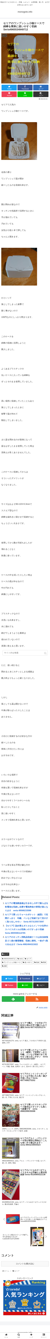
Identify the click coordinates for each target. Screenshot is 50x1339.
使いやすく (28, 962)
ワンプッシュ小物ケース (12, 962)
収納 (37, 962)
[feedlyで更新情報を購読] (13, 999)
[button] (45, 653)
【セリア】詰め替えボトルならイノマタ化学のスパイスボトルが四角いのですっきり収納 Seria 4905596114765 (26, 929)
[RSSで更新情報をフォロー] (37, 999)
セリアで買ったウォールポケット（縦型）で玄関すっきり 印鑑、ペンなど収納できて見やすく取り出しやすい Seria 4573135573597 (26, 918)
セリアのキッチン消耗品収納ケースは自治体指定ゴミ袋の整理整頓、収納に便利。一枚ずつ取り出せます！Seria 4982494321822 (26, 940)
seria (21, 959)
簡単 (44, 962)
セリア (5, 954)
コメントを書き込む (25, 1264)
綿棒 (5, 966)
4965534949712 (9, 959)
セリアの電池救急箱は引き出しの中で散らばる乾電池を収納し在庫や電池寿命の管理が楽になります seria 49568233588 (26, 907)
